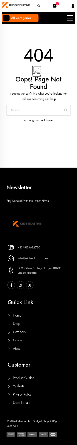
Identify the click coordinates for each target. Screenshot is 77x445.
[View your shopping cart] (55, 5)
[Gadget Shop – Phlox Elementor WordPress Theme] (16, 5)
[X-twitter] (29, 285)
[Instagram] (20, 285)
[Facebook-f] (11, 285)
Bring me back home (40, 120)
